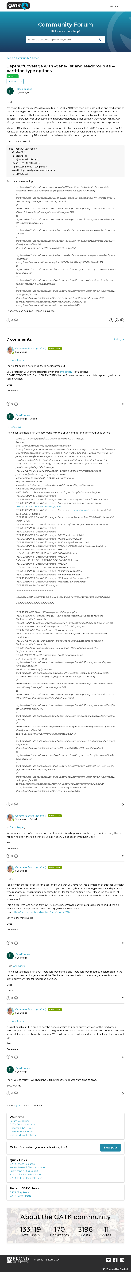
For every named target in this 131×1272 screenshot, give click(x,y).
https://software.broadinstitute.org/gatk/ (38, 506)
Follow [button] (12, 81)
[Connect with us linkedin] (122, 1260)
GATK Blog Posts (19, 1192)
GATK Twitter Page (20, 1195)
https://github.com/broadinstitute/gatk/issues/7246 (41, 912)
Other (35, 58)
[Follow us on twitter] (108, 1260)
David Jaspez (24, 89)
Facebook (111, 322)
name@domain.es (83, 510)
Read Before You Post (22, 1131)
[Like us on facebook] (115, 1260)
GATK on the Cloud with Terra (26, 1178)
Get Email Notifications (23, 1135)
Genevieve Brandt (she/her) (31, 348)
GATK (10, 58)
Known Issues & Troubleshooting (28, 1167)
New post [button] (110, 1147)
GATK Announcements (22, 1124)
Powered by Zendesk (117, 1269)
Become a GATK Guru (22, 1128)
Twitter (116, 322)
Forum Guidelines (19, 1121)
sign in (17, 1105)
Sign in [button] (118, 6)
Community (22, 58)
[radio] (8, 320)
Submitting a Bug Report (24, 1171)
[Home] (18, 5)
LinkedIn (122, 322)
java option (66, 371)
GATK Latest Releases (22, 1164)
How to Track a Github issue (25, 1174)
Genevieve (16, 427)
